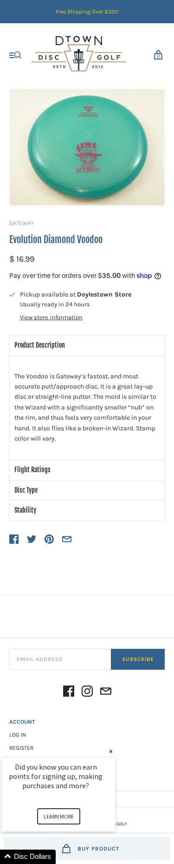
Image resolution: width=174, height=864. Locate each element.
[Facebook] (68, 693)
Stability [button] (25, 510)
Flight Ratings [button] (32, 470)
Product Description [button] (39, 345)
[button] (69, 857)
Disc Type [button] (26, 490)
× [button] (111, 751)
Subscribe (138, 659)
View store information (51, 317)
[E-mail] (105, 693)
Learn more (59, 816)
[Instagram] (87, 693)
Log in (17, 735)
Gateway (21, 223)
